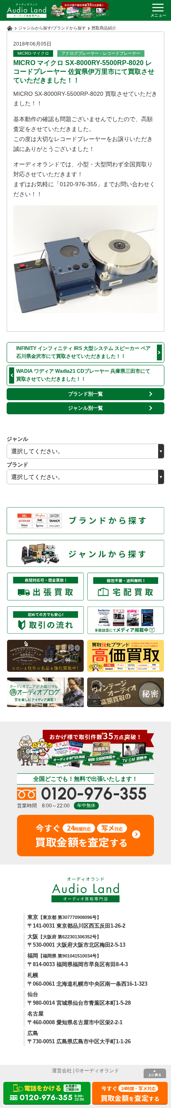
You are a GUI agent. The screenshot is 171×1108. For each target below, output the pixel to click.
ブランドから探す (69, 28)
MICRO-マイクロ (33, 53)
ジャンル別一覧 (85, 408)
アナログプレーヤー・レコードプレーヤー (100, 53)
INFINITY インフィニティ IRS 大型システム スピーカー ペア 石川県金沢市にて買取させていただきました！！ (83, 352)
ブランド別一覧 (85, 394)
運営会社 (62, 1071)
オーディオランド (99, 1071)
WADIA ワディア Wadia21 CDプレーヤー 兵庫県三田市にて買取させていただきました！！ (83, 375)
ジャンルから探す (34, 28)
